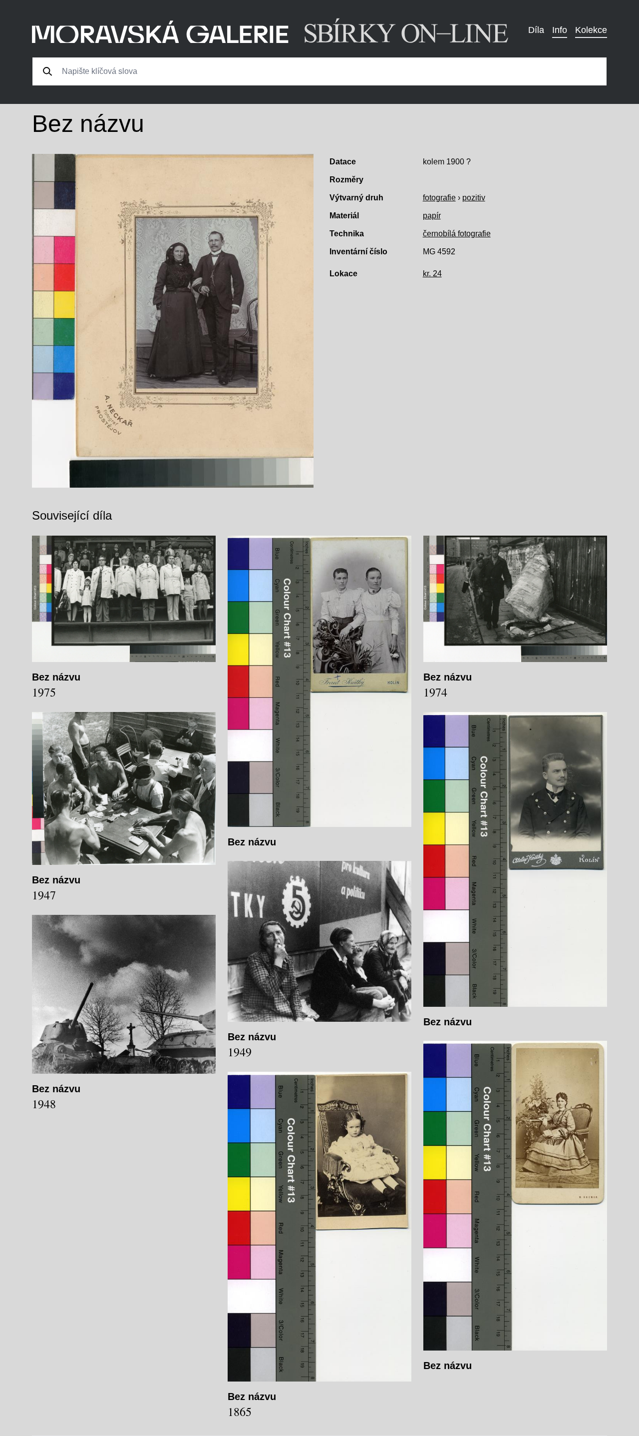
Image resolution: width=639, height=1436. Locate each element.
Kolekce (591, 30)
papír (432, 215)
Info (559, 30)
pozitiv (473, 197)
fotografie (439, 197)
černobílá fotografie (457, 233)
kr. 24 (432, 273)
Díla (536, 30)
